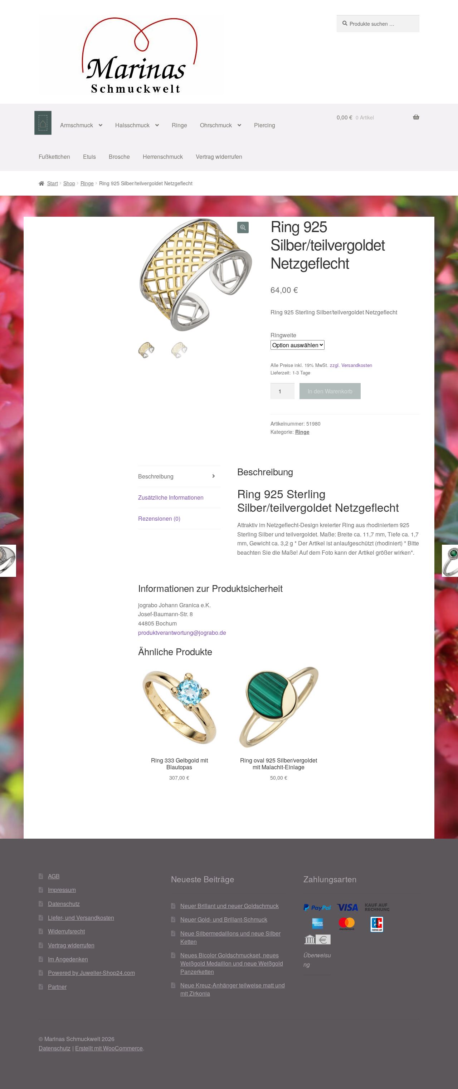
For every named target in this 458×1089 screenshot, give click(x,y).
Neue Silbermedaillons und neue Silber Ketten (230, 937)
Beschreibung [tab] (156, 476)
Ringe (179, 125)
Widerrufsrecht (66, 931)
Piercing (264, 125)
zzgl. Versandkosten (351, 365)
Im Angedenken (68, 959)
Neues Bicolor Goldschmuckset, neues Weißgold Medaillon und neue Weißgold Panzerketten (231, 963)
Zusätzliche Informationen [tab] (171, 497)
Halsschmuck (132, 125)
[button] (243, 227)
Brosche (119, 156)
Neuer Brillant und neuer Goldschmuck (229, 906)
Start (52, 183)
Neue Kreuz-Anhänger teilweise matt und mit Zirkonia (232, 989)
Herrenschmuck (163, 156)
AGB (54, 876)
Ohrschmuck (216, 125)
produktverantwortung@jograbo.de (182, 632)
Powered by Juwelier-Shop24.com (91, 972)
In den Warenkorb (330, 391)
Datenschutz (64, 903)
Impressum (62, 890)
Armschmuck (76, 125)
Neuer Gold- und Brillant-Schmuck (223, 919)
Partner (57, 986)
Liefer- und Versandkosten (81, 917)
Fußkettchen (54, 156)
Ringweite (283, 335)
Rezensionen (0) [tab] (159, 518)
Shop (69, 183)
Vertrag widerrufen (219, 156)
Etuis (89, 156)
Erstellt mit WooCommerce (109, 1048)
